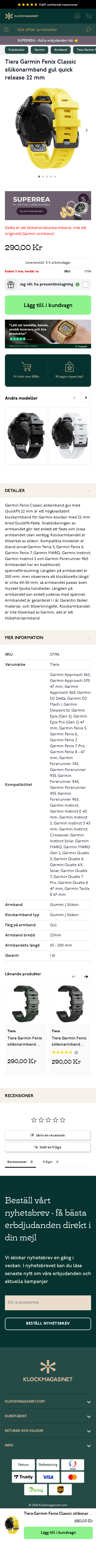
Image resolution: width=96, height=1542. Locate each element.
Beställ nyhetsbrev (48, 1324)
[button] (86, 977)
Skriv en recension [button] (50, 1135)
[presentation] (7, 281)
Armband (60, 50)
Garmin (39, 50)
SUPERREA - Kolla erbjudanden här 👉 (48, 40)
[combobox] (54, 30)
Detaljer (15, 491)
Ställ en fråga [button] (50, 1147)
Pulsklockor (17, 50)
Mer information (24, 638)
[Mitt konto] (77, 16)
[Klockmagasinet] (22, 16)
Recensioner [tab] (17, 1161)
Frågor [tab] (48, 1161)
